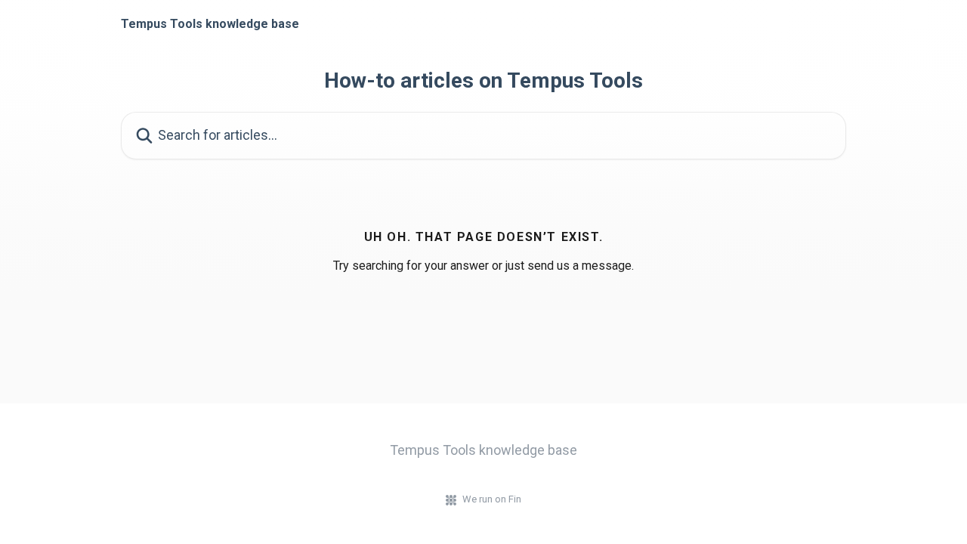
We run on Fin (491, 499)
